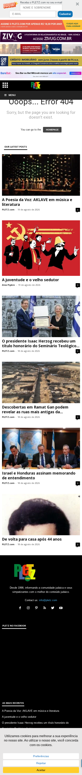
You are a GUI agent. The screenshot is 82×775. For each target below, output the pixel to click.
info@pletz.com (48, 600)
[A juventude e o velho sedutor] (41, 248)
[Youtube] (61, 608)
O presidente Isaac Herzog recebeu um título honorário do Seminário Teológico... (40, 343)
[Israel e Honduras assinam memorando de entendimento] (41, 448)
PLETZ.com (8, 209)
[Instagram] (29, 608)
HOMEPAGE (52, 130)
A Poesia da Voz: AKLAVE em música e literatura (37, 202)
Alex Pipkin (8, 284)
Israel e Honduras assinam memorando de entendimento (38, 476)
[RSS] (45, 608)
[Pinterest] (37, 608)
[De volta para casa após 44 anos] (41, 514)
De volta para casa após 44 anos (32, 539)
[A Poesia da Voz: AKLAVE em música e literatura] (41, 175)
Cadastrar (65, 13)
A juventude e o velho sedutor (30, 279)
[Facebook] (21, 608)
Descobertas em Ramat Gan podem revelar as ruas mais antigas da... (35, 409)
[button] (41, 9)
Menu (12, 95)
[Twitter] (54, 608)
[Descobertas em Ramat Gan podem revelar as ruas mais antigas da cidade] (41, 382)
